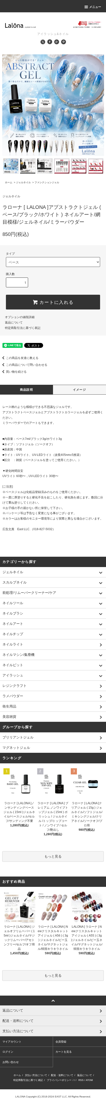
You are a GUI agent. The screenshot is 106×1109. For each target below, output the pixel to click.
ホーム (8, 182)
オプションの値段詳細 (20, 317)
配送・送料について (62, 1075)
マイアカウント (11, 1041)
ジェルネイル (23, 182)
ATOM (89, 1080)
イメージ (79, 389)
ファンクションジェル (47, 182)
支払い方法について (36, 1075)
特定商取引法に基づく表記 (22, 328)
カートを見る (63, 1051)
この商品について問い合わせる (26, 365)
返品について (14, 322)
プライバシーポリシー (59, 1080)
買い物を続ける (16, 371)
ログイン (7, 1051)
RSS (81, 1080)
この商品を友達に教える (22, 358)
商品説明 (26, 389)
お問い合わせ (10, 1062)
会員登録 (60, 1041)
